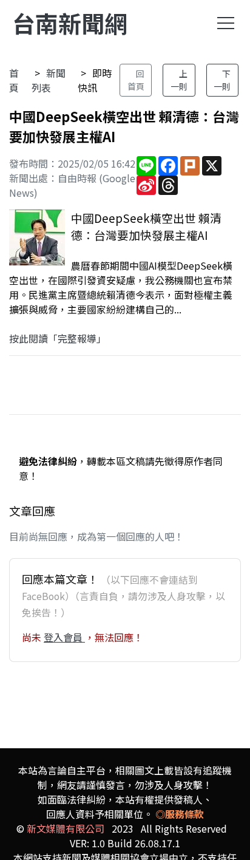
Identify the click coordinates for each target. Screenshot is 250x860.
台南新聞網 (69, 22)
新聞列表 (49, 80)
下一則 (222, 79)
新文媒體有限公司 (65, 828)
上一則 (179, 79)
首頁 (14, 80)
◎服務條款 (179, 814)
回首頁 (135, 79)
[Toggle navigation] (226, 23)
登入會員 (64, 637)
